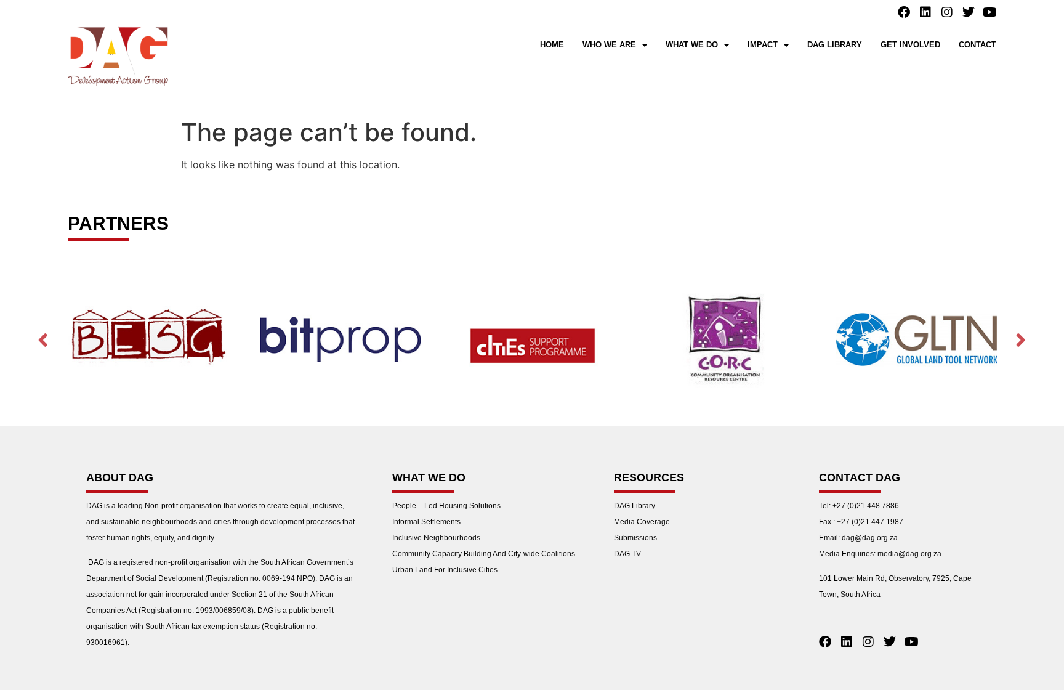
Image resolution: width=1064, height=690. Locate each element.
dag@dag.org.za (870, 538)
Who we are (609, 44)
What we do (692, 44)
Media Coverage (642, 522)
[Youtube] (990, 12)
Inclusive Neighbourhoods (436, 538)
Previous (43, 340)
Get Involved (910, 44)
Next (1021, 340)
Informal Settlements (426, 522)
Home (552, 44)
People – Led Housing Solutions (446, 505)
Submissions (635, 538)
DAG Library (834, 44)
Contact (977, 44)
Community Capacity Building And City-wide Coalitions (483, 554)
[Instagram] (947, 12)
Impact (763, 44)
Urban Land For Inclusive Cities (445, 570)
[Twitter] (968, 12)
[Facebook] (904, 12)
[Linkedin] (925, 12)
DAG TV (627, 554)
